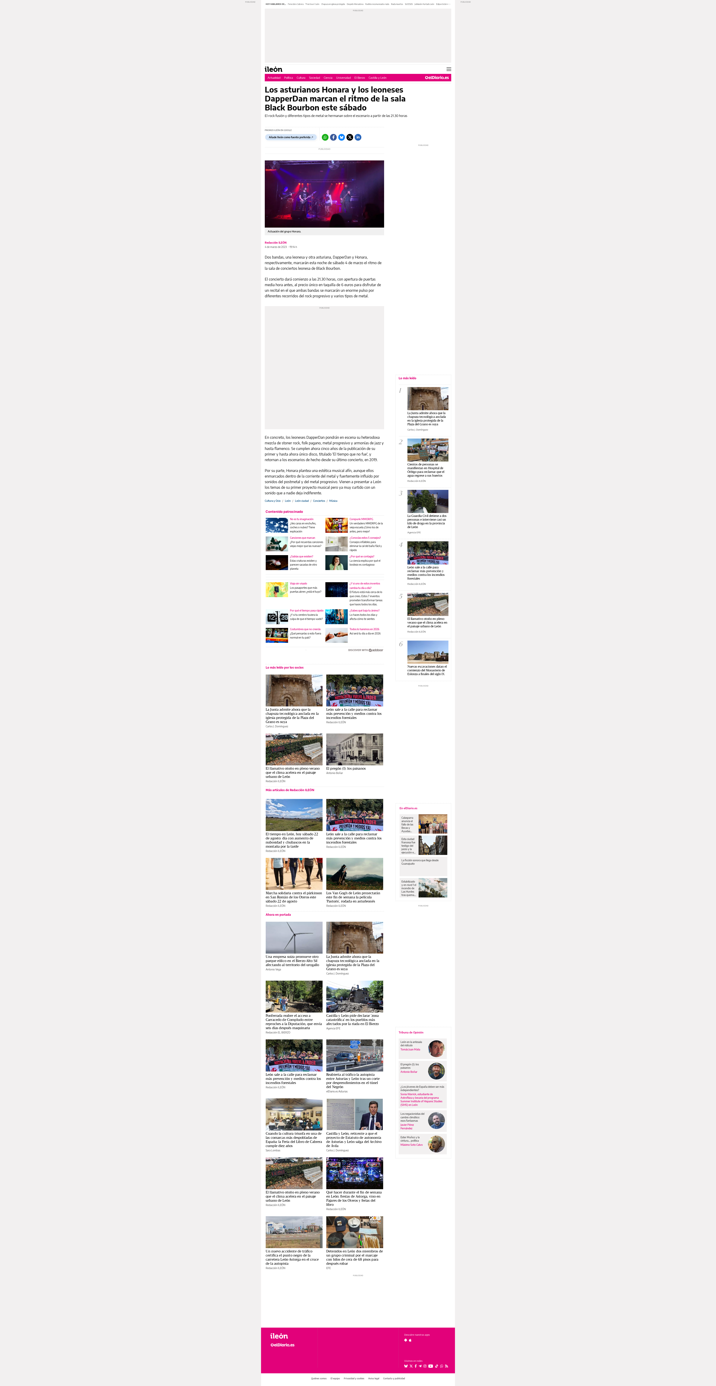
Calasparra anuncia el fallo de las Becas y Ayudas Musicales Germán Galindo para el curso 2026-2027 (408, 824)
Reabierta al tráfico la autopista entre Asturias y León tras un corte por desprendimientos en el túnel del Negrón (353, 1080)
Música (333, 500)
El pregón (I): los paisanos (346, 768)
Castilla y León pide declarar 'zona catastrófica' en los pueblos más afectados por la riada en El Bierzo (352, 1019)
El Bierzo (359, 77)
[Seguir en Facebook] (416, 1366)
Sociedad (314, 77)
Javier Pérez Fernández (407, 1126)
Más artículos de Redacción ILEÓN (290, 790)
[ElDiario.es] (437, 77)
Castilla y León (378, 77)
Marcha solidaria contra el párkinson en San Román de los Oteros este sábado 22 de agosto (294, 897)
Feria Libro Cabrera (296, 4)
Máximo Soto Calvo (412, 1144)
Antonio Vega (273, 969)
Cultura (301, 77)
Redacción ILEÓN (276, 242)
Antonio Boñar (334, 773)
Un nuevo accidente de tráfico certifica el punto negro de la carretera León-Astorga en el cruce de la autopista (292, 1257)
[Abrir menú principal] (449, 69)
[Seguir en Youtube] (430, 1366)
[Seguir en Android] (405, 1340)
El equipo (335, 1378)
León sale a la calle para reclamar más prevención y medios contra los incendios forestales (353, 713)
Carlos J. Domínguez (277, 726)
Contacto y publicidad (394, 1378)
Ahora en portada (278, 914)
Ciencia (328, 77)
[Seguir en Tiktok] (436, 1366)
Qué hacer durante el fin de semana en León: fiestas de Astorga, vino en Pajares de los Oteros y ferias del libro (354, 1198)
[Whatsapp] (325, 137)
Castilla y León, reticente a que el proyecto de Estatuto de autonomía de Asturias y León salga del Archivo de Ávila (353, 1139)
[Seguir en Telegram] (420, 1366)
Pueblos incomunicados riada (377, 4)
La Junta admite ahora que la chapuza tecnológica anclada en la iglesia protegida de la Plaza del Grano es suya (292, 715)
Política (288, 77)
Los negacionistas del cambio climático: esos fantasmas (412, 1117)
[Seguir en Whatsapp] (441, 1366)
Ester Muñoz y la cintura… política (410, 1139)
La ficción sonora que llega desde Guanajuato (420, 862)
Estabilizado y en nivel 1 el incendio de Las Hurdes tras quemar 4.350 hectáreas (408, 888)
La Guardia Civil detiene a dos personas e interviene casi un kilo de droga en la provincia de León (427, 521)
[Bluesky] (341, 137)
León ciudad (302, 500)
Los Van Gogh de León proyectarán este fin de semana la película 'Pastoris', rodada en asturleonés (353, 897)
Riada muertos (397, 4)
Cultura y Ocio (273, 500)
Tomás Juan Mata (410, 1049)
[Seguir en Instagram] (424, 1366)
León (288, 500)
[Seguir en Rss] (446, 1366)
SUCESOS (409, 4)
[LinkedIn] (358, 137)
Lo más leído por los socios (285, 667)
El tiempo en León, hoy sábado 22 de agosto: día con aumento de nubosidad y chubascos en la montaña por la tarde (292, 840)
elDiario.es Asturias (337, 1091)
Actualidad (274, 77)
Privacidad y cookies (354, 1378)
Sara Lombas (273, 1150)
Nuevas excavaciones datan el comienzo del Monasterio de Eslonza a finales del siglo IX (427, 670)
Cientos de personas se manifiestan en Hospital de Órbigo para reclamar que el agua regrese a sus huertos (425, 469)
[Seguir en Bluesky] (406, 1366)
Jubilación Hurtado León (424, 4)
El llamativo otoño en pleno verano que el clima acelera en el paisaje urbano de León (293, 772)
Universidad (343, 77)
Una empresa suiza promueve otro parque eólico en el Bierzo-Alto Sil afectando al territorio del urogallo (292, 960)
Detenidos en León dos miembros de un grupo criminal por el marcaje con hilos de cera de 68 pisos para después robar (354, 1257)
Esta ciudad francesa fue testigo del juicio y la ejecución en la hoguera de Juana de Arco (409, 845)
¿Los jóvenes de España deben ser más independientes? (422, 1088)
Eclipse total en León (444, 4)
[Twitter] (349, 137)
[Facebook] (333, 137)
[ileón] (291, 1336)
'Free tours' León (312, 4)
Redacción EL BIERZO (278, 1032)
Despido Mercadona (355, 4)
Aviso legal (373, 1378)
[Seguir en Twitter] (411, 1366)
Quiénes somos (319, 1378)
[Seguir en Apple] (410, 1340)
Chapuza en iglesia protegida (333, 4)
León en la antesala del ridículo (411, 1043)
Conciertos (319, 500)
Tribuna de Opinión (411, 1032)
